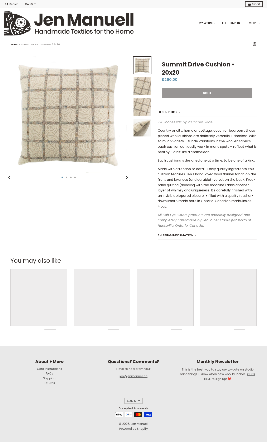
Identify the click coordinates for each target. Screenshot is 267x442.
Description (168, 112)
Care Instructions (49, 369)
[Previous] (10, 177)
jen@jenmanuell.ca (133, 376)
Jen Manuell (139, 424)
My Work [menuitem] (206, 23)
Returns (49, 383)
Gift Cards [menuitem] (231, 23)
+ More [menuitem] (251, 23)
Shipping (49, 378)
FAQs (49, 373)
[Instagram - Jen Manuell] (255, 44)
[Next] (126, 177)
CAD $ (29, 4)
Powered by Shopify (133, 429)
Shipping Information (175, 235)
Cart (256, 4)
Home (14, 44)
